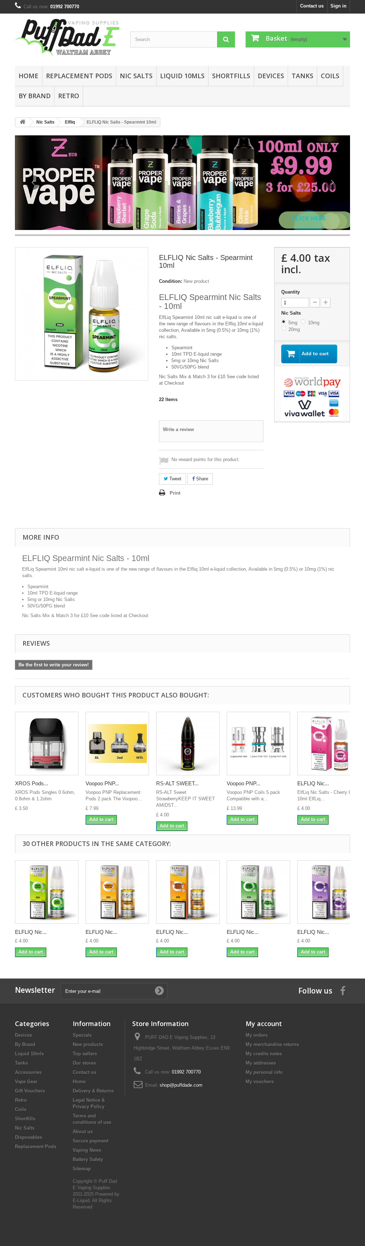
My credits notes (264, 1053)
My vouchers (260, 1081)
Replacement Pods (79, 75)
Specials (82, 1035)
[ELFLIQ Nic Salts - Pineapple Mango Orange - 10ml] (188, 892)
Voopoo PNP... (102, 783)
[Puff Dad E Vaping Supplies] (67, 38)
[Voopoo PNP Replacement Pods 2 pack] (117, 743)
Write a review (178, 429)
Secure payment (90, 1141)
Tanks (302, 75)
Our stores (84, 1063)
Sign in (338, 6)
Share (201, 478)
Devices (271, 75)
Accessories (28, 1072)
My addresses (261, 1063)
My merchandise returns (272, 1044)
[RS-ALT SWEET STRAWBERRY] (188, 743)
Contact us (312, 6)
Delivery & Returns (93, 1091)
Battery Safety (88, 1159)
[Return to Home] (22, 122)
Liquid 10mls (182, 75)
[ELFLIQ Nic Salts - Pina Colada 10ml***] (258, 892)
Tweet (174, 478)
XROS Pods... (31, 783)
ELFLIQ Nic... (313, 783)
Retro (68, 95)
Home (28, 75)
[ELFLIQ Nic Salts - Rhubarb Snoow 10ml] (117, 892)
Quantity (290, 292)
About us (83, 1131)
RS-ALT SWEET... (177, 783)
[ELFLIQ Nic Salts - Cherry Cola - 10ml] (329, 743)
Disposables (28, 1137)
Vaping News (87, 1150)
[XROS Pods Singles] (46, 743)
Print (175, 493)
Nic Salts (136, 75)
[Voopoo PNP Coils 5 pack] (258, 743)
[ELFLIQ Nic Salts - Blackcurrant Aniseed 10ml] (329, 892)
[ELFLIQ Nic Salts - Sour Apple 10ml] (46, 892)
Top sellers (85, 1053)
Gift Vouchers (30, 1091)
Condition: (170, 281)
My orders (257, 1035)
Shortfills (231, 75)
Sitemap (82, 1168)
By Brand (35, 95)
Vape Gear (26, 1081)
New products (88, 1044)
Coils (330, 75)
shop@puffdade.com (181, 1085)
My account (264, 1023)
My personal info (264, 1072)
